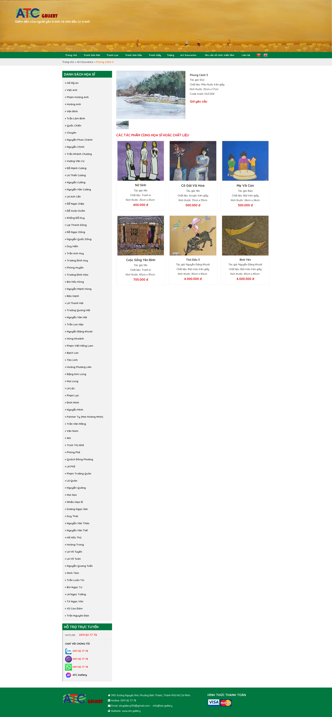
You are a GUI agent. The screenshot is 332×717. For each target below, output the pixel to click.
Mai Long (72, 381)
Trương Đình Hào (77, 274)
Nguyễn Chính (75, 146)
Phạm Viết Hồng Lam (80, 345)
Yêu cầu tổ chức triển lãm (219, 55)
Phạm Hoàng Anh (78, 97)
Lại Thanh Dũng (77, 225)
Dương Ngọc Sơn (77, 509)
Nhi (69, 438)
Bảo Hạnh (73, 296)
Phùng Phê (73, 452)
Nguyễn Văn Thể (77, 530)
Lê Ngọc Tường (76, 594)
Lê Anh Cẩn (74, 196)
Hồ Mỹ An (73, 83)
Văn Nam (72, 431)
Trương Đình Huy (77, 260)
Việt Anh (72, 90)
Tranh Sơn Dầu (133, 55)
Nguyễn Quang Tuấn (80, 566)
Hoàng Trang (75, 544)
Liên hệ (246, 55)
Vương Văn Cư (75, 161)
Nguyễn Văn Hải (77, 317)
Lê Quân (72, 480)
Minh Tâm (73, 573)
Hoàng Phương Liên (79, 367)
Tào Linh (72, 360)
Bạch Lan (73, 352)
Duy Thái (72, 516)
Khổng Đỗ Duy (76, 217)
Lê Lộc (71, 388)
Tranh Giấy (155, 55)
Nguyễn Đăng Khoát (80, 331)
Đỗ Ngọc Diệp (75, 203)
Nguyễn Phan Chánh (80, 139)
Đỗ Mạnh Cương (76, 168)
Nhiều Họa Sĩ (75, 502)
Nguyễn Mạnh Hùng (79, 289)
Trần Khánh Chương (79, 154)
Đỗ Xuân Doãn (76, 210)
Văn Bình (72, 111)
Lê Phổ (71, 466)
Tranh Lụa (112, 55)
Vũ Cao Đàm (75, 608)
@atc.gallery (164, 705)
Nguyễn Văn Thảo (78, 523)
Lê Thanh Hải (75, 303)
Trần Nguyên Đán (78, 615)
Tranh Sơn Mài (92, 55)
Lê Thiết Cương (76, 175)
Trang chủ (71, 55)
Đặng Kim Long (76, 374)
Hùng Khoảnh (75, 338)
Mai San (72, 494)
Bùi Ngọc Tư (74, 587)
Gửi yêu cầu (198, 101)
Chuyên (71, 132)
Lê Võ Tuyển (74, 551)
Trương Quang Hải (78, 310)
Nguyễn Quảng (76, 487)
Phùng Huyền (75, 267)
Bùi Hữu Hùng (75, 281)
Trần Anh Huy (75, 253)
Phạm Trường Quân (79, 473)
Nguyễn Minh (75, 409)
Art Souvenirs (188, 55)
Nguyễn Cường (76, 182)
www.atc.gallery (131, 710)
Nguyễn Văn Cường (79, 189)
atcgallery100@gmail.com (134, 705)
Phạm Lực (73, 395)
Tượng (170, 55)
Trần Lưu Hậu (75, 324)
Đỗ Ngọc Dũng (76, 232)
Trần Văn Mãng (76, 423)
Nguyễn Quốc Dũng (79, 239)
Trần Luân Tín (75, 580)
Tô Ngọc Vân (75, 601)
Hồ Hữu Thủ (74, 537)
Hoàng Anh (74, 104)
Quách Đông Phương (80, 459)
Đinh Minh (73, 402)
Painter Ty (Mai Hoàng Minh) (85, 416)
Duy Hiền (72, 246)
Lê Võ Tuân (74, 558)
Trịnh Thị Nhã (75, 445)
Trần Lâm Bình (76, 118)
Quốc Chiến (74, 125)
